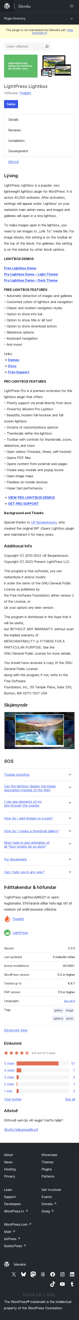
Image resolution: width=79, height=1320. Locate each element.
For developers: (15, 859)
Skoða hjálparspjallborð (21, 1130)
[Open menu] (72, 6)
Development (18, 151)
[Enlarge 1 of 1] (69, 717)
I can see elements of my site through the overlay (23, 803)
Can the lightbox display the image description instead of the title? (30, 788)
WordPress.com (18, 1224)
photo (69, 1018)
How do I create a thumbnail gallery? (31, 831)
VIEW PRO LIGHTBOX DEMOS (31, 497)
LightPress (20, 933)
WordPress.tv (16, 1211)
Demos (13, 360)
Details (13, 120)
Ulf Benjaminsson (44, 522)
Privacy (9, 1176)
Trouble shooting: (17, 775)
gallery (58, 1010)
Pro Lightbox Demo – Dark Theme (31, 280)
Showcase (49, 1155)
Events (47, 1197)
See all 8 (69, 1001)
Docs (12, 366)
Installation (16, 141)
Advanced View (16, 1030)
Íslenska (20, 1264)
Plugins (47, 1169)
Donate (49, 1204)
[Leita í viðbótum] (47, 46)
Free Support (18, 372)
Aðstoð (13, 162)
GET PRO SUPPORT (23, 504)
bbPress (12, 1239)
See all (70, 1099)
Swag (48, 1211)
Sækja (11, 104)
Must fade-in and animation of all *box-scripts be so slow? (27, 844)
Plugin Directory (15, 18)
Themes (47, 1162)
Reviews (14, 130)
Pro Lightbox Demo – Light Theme (31, 274)
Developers (12, 1204)
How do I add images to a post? (28, 818)
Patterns (48, 1176)
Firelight (25, 93)
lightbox (58, 1018)
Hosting (10, 1169)
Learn (8, 1190)
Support (10, 1197)
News (8, 1162)
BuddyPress (15, 1246)
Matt (9, 1232)
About (8, 1155)
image (69, 1010)
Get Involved (51, 1190)
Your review (12, 1099)
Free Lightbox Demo (20, 268)
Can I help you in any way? (24, 872)
